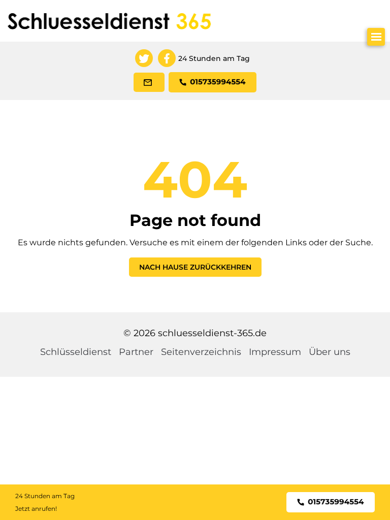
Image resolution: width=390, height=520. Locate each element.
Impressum (275, 352)
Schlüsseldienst (75, 352)
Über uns (329, 352)
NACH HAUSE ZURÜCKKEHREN (195, 267)
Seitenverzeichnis (201, 352)
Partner (136, 352)
